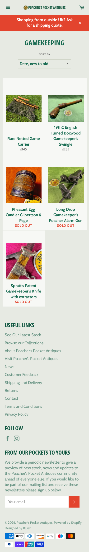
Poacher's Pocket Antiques (34, 522)
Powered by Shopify (68, 522)
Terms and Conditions (23, 406)
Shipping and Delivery (23, 382)
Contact (11, 398)
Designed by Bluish (18, 528)
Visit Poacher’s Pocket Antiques (31, 358)
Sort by (44, 54)
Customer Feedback (21, 374)
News (9, 366)
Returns (11, 390)
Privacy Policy (16, 414)
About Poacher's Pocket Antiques (33, 350)
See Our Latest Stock (23, 334)
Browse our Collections (24, 343)
